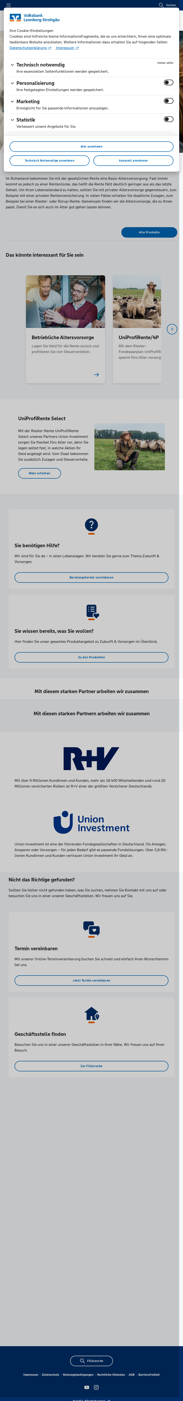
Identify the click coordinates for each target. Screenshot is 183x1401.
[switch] (168, 82)
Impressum (65, 48)
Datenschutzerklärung (29, 48)
